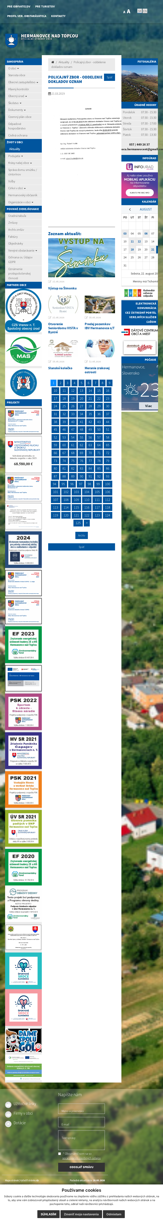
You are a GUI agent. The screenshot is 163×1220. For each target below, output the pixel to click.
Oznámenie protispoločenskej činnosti (19, 273)
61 (72, 445)
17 (55, 398)
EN (145, 11)
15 (99, 390)
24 (55, 406)
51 (107, 429)
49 (90, 429)
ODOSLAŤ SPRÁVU (81, 1167)
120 (66, 515)
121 (76, 515)
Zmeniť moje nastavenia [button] (81, 1214)
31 (55, 414)
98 (89, 484)
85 (99, 468)
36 (99, 414)
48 (81, 429)
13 (81, 390)
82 (72, 468)
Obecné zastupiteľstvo (22, 82)
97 (80, 484)
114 (66, 507)
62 (81, 445)
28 (90, 406)
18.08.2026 (95, 317)
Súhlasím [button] (48, 1214)
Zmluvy (12, 223)
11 (64, 390)
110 (86, 499)
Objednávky (15, 243)
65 (107, 445)
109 (76, 499)
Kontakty (58, 16)
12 (72, 390)
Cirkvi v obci (16, 188)
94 (54, 484)
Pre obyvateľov (18, 6)
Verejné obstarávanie (21, 250)
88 (64, 476)
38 (55, 421)
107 (55, 499)
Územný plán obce (19, 117)
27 (81, 406)
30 (107, 406)
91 (90, 476)
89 (72, 476)
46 (64, 429)
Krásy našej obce (19, 163)
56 (90, 437)
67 (64, 453)
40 (72, 421)
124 (107, 515)
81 (64, 468)
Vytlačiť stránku (28, 1180)
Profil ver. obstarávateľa (26, 16)
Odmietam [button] (113, 1214)
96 (72, 484)
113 (55, 507)
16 (107, 390)
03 (125, 234)
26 (72, 406)
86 (107, 468)
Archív (81, 535)
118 (107, 507)
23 (107, 398)
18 (64, 398)
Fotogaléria (147, 61)
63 (90, 445)
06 (146, 234)
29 (99, 406)
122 (86, 515)
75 (72, 460)
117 (97, 507)
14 (90, 390)
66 (55, 453)
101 (55, 491)
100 (107, 484)
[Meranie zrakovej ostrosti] (100, 348)
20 (81, 398)
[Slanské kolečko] (63, 348)
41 (81, 421)
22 (99, 398)
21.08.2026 (58, 281)
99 (98, 484)
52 (55, 437)
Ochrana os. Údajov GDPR (20, 259)
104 (86, 491)
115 (76, 507)
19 (72, 398)
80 (55, 468)
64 (99, 445)
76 (81, 460)
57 (99, 437)
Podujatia (14, 156)
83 (81, 468)
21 (90, 398)
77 (90, 460)
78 (99, 460)
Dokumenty (16, 110)
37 (107, 414)
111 (97, 499)
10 (55, 390)
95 (63, 484)
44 (107, 421)
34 (81, 414)
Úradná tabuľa (17, 216)
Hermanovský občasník (22, 195)
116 (86, 507)
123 (97, 515)
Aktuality (14, 149)
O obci (12, 68)
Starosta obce (16, 75)
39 (64, 421)
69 (81, 453)
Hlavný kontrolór (18, 89)
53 (64, 437)
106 (107, 491)
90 (81, 476)
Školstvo (13, 103)
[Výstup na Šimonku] (81, 257)
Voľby (11, 181)
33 (72, 414)
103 (76, 491)
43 (99, 421)
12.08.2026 (95, 361)
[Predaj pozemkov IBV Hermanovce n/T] (100, 304)
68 (72, 453)
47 (72, 429)
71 (99, 453)
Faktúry (13, 237)
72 (107, 453)
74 (64, 460)
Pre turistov (45, 6)
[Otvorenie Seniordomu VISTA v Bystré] (63, 304)
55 (81, 437)
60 (64, 445)
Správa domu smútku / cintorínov (22, 172)
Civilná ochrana (17, 135)
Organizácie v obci (19, 202)
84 (90, 468)
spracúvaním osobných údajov (81, 1158)
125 (78, 523)
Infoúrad (149, 158)
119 (55, 515)
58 (107, 437)
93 (107, 476)
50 (99, 429)
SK (139, 11)
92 (99, 476)
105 (97, 491)
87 (55, 476)
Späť (109, 77)
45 (55, 429)
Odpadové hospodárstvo (17, 126)
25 (64, 406)
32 (64, 414)
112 (107, 499)
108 (66, 499)
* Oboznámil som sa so (81, 1156)
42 (90, 421)
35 (90, 414)
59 (55, 445)
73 (55, 460)
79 (107, 460)
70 (90, 453)
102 (66, 491)
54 (72, 437)
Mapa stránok (12, 1180)
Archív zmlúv (16, 230)
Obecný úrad (16, 96)
